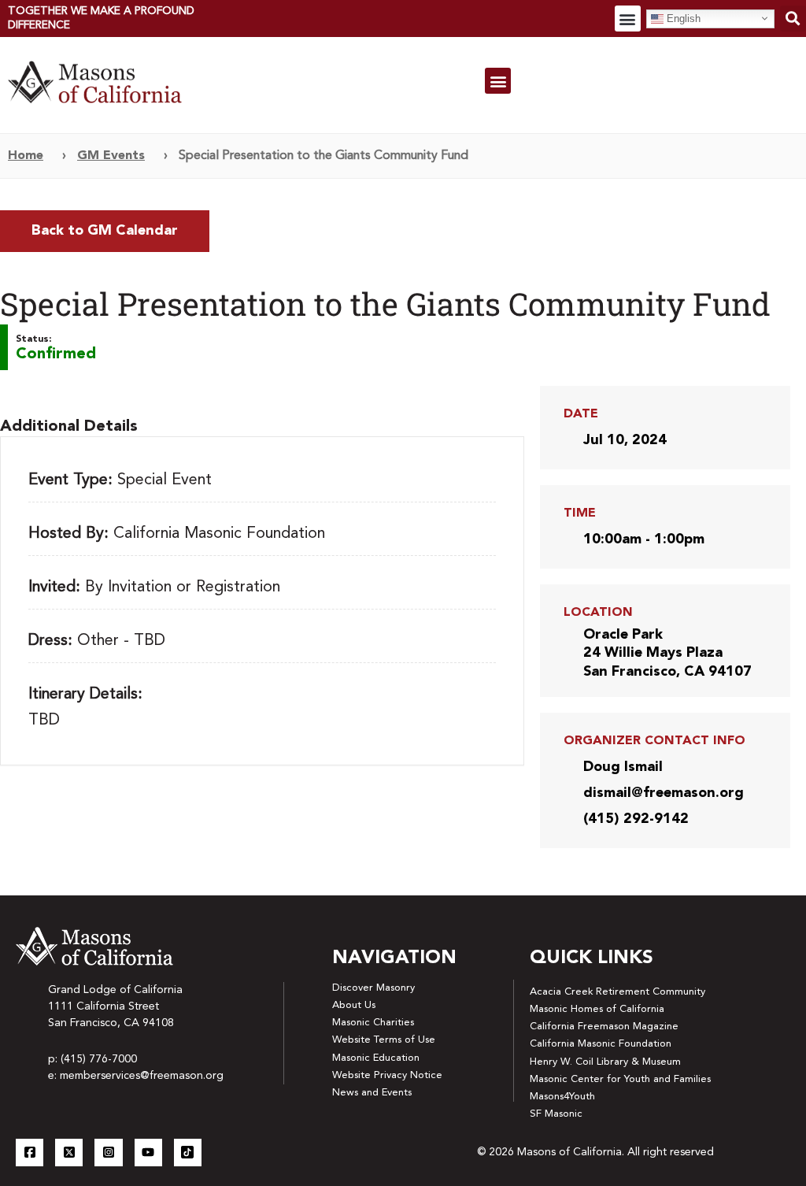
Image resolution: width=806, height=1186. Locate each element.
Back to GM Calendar (104, 231)
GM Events (111, 156)
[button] (628, 19)
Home (25, 156)
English (682, 18)
